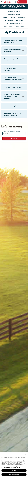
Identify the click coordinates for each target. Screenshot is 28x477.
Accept (14, 470)
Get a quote (22, 2)
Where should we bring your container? (12, 131)
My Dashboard (9, 20)
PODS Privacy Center (7, 466)
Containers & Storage (14, 11)
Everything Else (20, 26)
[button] (14, 41)
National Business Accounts (14, 23)
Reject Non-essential (14, 474)
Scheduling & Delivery (14, 14)
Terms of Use (16, 467)
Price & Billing (19, 20)
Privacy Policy (7, 467)
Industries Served (8, 26)
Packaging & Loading (9, 17)
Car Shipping (21, 17)
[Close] (25, 454)
